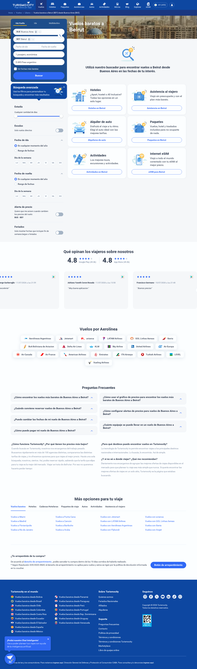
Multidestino (54, 23)
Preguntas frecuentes (108, 624)
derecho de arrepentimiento (38, 561)
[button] (171, 4)
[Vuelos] (23, 5)
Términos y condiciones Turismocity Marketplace (115, 643)
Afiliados (102, 605)
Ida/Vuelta (20, 23)
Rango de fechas (26, 150)
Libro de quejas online (108, 650)
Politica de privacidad (108, 633)
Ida (35, 23)
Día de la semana (22, 157)
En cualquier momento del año (33, 145)
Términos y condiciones (109, 637)
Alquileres (103, 610)
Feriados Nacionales (108, 601)
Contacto (102, 628)
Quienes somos (105, 597)
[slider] (15, 116)
